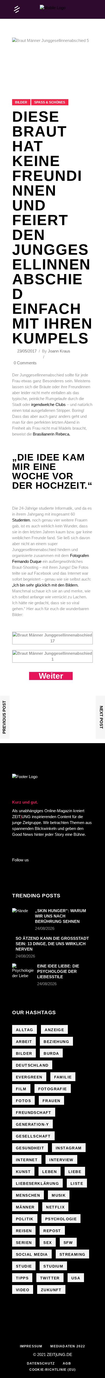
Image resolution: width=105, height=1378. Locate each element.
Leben (49, 1172)
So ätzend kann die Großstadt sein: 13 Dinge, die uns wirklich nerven (52, 943)
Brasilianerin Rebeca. (51, 434)
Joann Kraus (59, 351)
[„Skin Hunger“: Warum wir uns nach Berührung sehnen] (22, 914)
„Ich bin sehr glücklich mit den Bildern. (45, 585)
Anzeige (54, 1030)
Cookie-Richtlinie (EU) (52, 1370)
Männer (25, 1207)
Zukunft (51, 1290)
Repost (52, 1231)
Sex (47, 1242)
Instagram (69, 1148)
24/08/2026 (44, 928)
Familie (63, 1077)
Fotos (23, 1101)
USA (75, 1278)
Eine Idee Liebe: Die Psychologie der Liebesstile (58, 971)
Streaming (73, 1254)
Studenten (21, 520)
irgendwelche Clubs (48, 404)
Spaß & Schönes (49, 102)
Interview (61, 1160)
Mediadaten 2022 (67, 1346)
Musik (59, 1195)
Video (22, 1290)
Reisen (24, 1231)
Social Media (32, 1254)
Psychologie (61, 1219)
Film (21, 1089)
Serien (24, 1242)
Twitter (50, 1278)
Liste (77, 1183)
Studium (53, 1266)
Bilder (21, 102)
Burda (51, 1053)
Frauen (51, 1101)
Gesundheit (30, 1148)
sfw (68, 1242)
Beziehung (56, 1041)
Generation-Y (32, 1124)
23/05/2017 (27, 351)
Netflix (55, 1207)
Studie (24, 1266)
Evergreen (29, 1077)
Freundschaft (33, 1112)
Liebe (74, 1172)
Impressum (31, 1346)
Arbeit (24, 1041)
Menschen (28, 1195)
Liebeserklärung (37, 1183)
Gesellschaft (33, 1136)
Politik (25, 1219)
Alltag (24, 1030)
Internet (27, 1160)
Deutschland (32, 1065)
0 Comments (25, 363)
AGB (67, 1363)
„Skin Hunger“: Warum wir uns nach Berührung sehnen (60, 916)
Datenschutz (41, 1363)
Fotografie (52, 1089)
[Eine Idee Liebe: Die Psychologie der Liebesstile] (23, 970)
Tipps (22, 1278)
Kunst (23, 1172)
